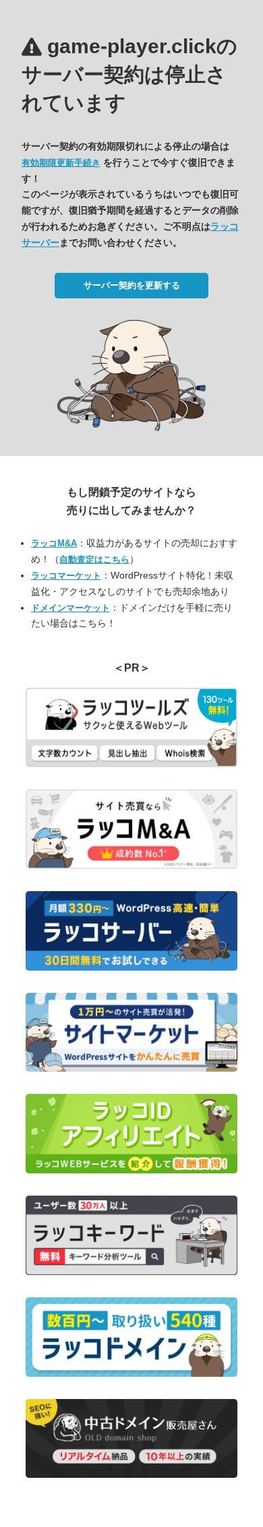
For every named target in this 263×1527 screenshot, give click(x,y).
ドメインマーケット (70, 608)
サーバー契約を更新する (132, 285)
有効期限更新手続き (61, 163)
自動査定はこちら (94, 559)
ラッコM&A (54, 543)
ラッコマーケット (66, 576)
